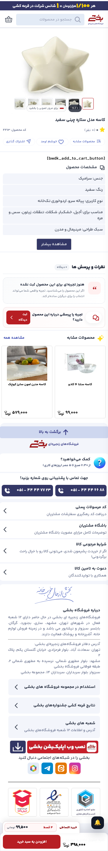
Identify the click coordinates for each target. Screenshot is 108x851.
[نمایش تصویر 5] (33, 103)
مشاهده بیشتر (54, 244)
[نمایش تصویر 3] (61, 103)
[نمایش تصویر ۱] (88, 103)
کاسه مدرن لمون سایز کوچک (27, 384)
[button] (50, 19)
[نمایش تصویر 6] (20, 103)
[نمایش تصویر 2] (74, 103)
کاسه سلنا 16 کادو (80, 384)
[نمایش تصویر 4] (47, 103)
